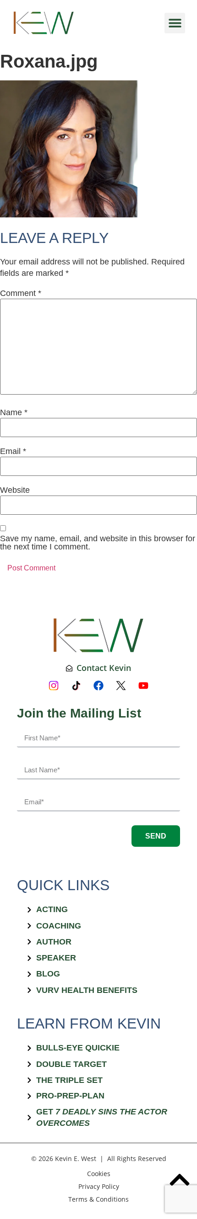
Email (13, 451)
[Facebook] (98, 685)
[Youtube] (143, 685)
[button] (174, 23)
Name (13, 412)
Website (15, 490)
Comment (20, 293)
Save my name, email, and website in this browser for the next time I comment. (97, 542)
